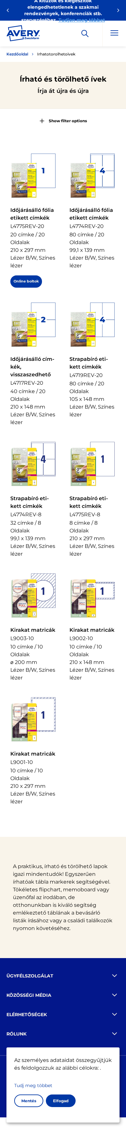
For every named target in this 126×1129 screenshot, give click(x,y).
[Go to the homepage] (23, 34)
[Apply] (85, 33)
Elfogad (60, 1100)
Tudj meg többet (33, 1085)
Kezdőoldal (17, 54)
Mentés (28, 1100)
